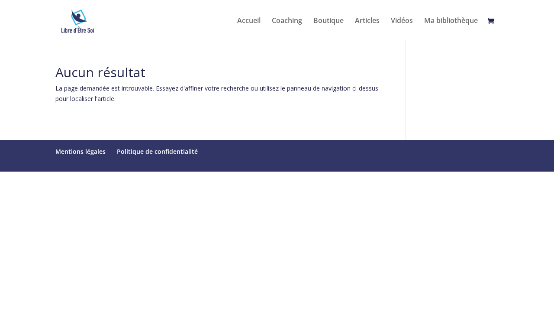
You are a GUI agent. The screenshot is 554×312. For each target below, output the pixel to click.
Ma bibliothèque (451, 21)
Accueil (249, 21)
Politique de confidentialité (157, 151)
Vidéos (402, 21)
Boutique (328, 21)
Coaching (287, 21)
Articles (367, 21)
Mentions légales (80, 151)
